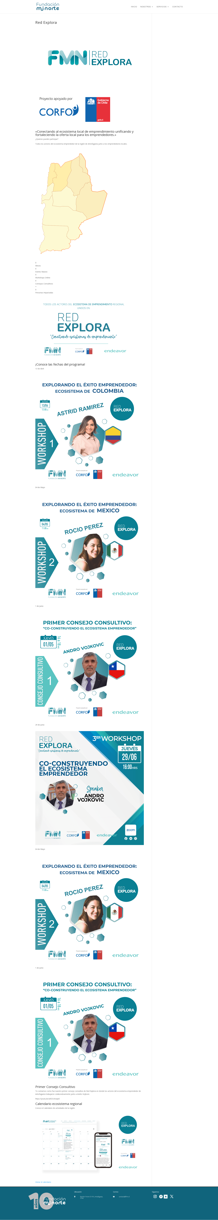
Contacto (177, 7)
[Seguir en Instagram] (155, 1196)
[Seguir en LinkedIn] (166, 1196)
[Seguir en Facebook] (161, 1196)
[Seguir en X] (172, 1196)
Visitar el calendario (43, 1182)
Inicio (134, 7)
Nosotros (145, 7)
